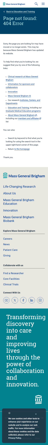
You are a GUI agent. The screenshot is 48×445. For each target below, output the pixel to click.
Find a (13, 273)
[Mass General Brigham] (14, 3)
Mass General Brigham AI (19, 96)
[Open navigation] (43, 4)
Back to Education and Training (20, 11)
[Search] (36, 4)
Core (11, 278)
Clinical (10, 284)
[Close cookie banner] (36, 414)
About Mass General (21, 115)
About (9, 193)
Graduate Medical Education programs (23, 111)
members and (28, 118)
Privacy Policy (14, 438)
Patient (10, 249)
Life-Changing (19, 186)
